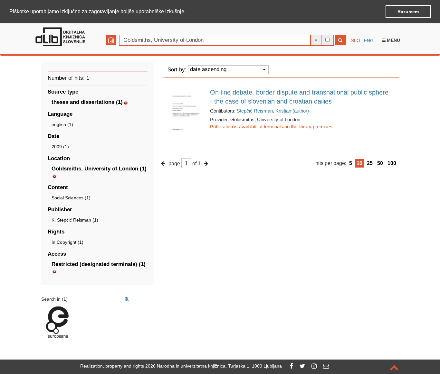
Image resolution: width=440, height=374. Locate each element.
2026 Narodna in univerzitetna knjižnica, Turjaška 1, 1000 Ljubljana (213, 366)
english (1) (62, 124)
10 (359, 163)
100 (391, 163)
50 (380, 163)
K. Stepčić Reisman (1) (75, 220)
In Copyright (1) (67, 242)
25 (370, 163)
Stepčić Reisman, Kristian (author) (273, 111)
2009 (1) (60, 146)
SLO (355, 40)
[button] (188, 12)
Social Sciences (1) (71, 197)
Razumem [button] (408, 11)
